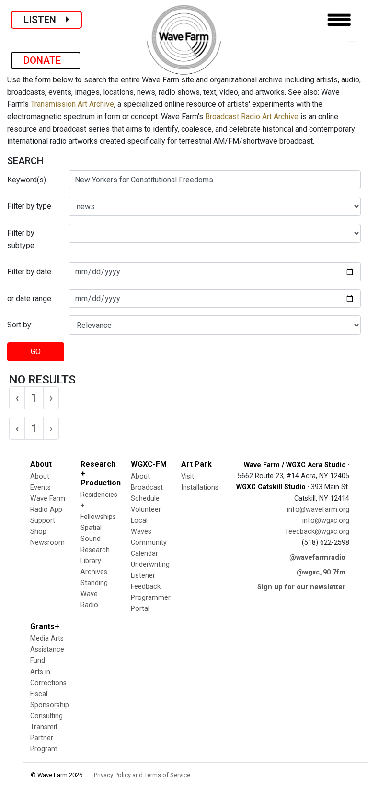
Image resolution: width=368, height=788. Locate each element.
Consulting (46, 716)
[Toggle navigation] (339, 19)
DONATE (45, 60)
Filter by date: (30, 271)
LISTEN (44, 19)
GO (36, 351)
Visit (187, 477)
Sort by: (20, 324)
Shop (38, 532)
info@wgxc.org (325, 521)
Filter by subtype (20, 239)
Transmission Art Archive (72, 104)
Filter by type (29, 206)
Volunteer (146, 510)
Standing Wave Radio (94, 594)
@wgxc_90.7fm (321, 572)
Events (40, 488)
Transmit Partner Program (44, 738)
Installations (199, 488)
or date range (29, 298)
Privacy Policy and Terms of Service (142, 774)
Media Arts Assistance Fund (47, 649)
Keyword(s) (26, 179)
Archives (93, 572)
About (39, 477)
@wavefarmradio (317, 557)
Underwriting (150, 565)
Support (42, 521)
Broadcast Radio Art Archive (252, 116)
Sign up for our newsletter (301, 587)
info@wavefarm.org (318, 510)
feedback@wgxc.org (317, 532)
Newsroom (47, 543)
